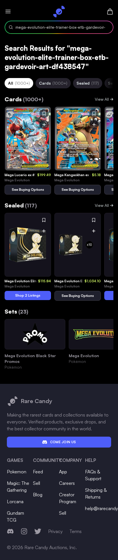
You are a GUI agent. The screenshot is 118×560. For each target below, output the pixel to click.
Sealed (87, 83)
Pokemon (16, 472)
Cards (53, 83)
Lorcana (15, 501)
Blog (37, 494)
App (63, 472)
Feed (38, 472)
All (19, 83)
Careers (67, 483)
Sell (36, 483)
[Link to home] (59, 11)
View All (102, 99)
